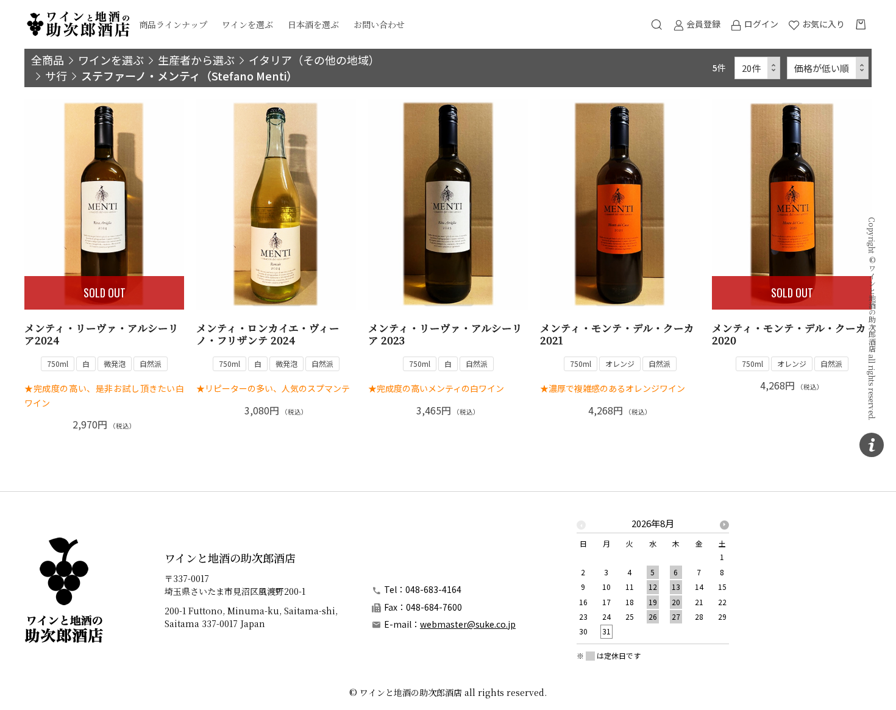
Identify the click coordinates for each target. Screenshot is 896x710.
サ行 (56, 75)
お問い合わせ (379, 24)
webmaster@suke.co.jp (468, 624)
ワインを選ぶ (247, 24)
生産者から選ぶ (196, 60)
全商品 (47, 60)
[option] (653, 581)
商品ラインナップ (173, 24)
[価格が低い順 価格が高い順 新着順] (828, 68)
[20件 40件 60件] (757, 68)
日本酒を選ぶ (313, 24)
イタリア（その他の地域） (314, 60)
